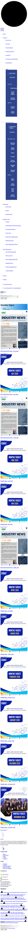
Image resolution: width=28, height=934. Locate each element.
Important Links (12, 166)
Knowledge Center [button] (10, 122)
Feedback (5, 864)
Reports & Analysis (12, 143)
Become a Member (7, 866)
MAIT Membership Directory (12, 244)
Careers (4, 857)
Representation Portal (10, 225)
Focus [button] (7, 69)
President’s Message (10, 51)
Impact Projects (12, 112)
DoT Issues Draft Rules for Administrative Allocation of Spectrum (13, 906)
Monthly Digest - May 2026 (7, 524)
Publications (5, 204)
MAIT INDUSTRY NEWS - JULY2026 (9, 394)
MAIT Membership (7, 249)
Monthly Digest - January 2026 (7, 740)
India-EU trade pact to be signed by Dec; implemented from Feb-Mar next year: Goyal (14, 911)
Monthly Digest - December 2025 (8, 784)
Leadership (8, 55)
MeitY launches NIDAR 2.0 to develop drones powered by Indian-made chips (13, 898)
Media (4, 856)
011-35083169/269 (17, 288)
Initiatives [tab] (12, 77)
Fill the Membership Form (11, 266)
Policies (12, 152)
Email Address (4, 295)
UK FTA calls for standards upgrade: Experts (12, 909)
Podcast (4, 275)
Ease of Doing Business (13, 93)
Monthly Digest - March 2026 (7, 654)
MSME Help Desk (9, 240)
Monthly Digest (9, 214)
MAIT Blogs (12, 179)
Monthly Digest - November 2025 (8, 827)
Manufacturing (13, 88)
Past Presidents (9, 62)
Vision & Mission (9, 47)
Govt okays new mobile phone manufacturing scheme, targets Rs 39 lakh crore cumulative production (13, 914)
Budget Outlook (12, 148)
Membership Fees (9, 263)
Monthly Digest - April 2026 (7, 610)
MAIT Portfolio (13, 184)
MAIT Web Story (12, 195)
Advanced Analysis (12, 171)
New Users (12, 928)
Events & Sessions (13, 107)
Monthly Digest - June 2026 (7, 481)
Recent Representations (10, 229)
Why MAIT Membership (11, 251)
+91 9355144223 (8, 288)
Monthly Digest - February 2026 (8, 697)
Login (5, 298)
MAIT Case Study (12, 190)
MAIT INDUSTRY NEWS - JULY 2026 (9, 351)
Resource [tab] (12, 132)
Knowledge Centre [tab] (13, 127)
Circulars (13, 156)
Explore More (4, 353)
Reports (7, 210)
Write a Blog (8, 233)
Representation (18, 225)
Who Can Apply (9, 255)
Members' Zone (6, 219)
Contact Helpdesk (9, 270)
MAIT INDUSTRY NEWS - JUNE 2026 (9, 437)
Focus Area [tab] (12, 73)
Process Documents (12, 161)
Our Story (8, 44)
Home (4, 34)
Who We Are (8, 40)
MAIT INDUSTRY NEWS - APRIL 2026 (10, 567)
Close (2, 298)
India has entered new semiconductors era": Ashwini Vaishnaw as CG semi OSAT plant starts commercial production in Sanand (13, 896)
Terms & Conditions (7, 868)
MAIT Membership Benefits (11, 259)
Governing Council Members (12, 59)
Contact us (5, 858)
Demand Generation (12, 98)
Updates (8, 221)
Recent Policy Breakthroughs (12, 236)
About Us (5, 37)
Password (2, 297)
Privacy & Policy (6, 867)
